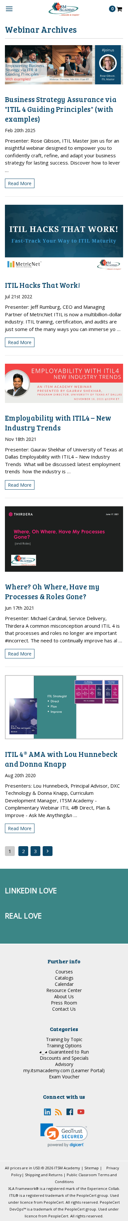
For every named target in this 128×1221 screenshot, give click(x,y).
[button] (64, 1135)
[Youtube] (80, 1111)
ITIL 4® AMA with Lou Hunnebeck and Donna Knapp (61, 759)
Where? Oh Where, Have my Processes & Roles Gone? (52, 591)
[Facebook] (69, 1111)
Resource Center (64, 990)
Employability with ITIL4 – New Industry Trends (58, 422)
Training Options (64, 1045)
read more (20, 183)
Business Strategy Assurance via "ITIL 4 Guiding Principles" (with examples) (61, 109)
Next (48, 851)
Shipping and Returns (43, 1174)
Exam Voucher (64, 1076)
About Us (64, 996)
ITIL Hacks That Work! (42, 285)
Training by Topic (64, 1039)
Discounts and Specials (64, 1058)
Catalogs (64, 978)
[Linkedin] (47, 1111)
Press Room (64, 1003)
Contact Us (64, 1009)
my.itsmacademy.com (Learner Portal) (64, 1070)
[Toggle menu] (9, 9)
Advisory (64, 1064)
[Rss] (58, 1111)
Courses (64, 971)
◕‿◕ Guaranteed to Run (64, 1052)
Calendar (64, 984)
